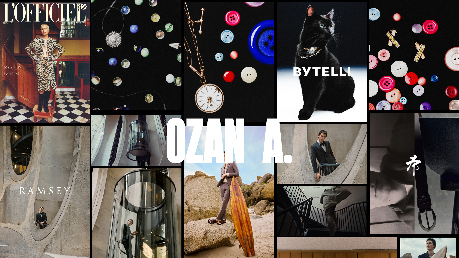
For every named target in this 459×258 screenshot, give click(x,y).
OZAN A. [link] (229, 139)
